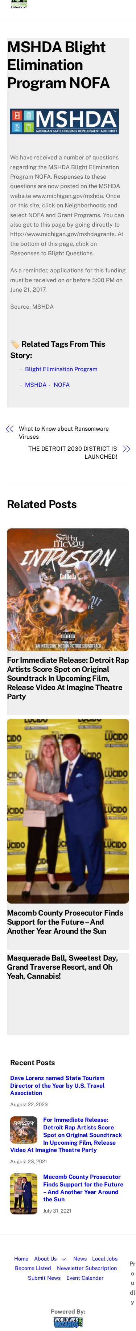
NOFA (62, 384)
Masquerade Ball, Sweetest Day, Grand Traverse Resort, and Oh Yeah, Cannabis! (62, 967)
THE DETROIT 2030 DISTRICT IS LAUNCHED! (72, 452)
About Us (45, 1258)
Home (21, 1258)
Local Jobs (105, 1258)
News (80, 1258)
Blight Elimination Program (61, 369)
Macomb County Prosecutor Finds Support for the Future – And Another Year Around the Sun (65, 922)
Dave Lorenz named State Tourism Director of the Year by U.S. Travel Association (57, 1086)
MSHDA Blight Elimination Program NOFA (58, 65)
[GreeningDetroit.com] (19, 5)
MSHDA (35, 384)
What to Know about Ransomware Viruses (64, 432)
